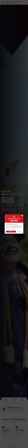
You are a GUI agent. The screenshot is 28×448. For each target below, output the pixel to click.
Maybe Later (19, 231)
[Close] (22, 215)
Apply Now (10, 231)
